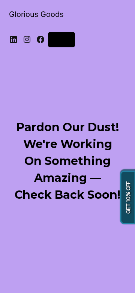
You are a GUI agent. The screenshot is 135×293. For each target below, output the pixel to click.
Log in (61, 39)
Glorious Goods (36, 14)
